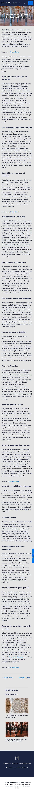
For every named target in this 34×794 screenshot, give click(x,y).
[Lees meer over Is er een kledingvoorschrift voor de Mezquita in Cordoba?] (17, 729)
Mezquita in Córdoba (16, 657)
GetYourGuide (14, 52)
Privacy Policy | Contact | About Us (17, 768)
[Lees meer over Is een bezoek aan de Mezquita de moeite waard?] (17, 705)
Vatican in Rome (19, 786)
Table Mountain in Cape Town (16, 784)
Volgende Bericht (25, 677)
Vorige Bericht (7, 677)
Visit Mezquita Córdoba (13, 3)
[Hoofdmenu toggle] (24, 3)
